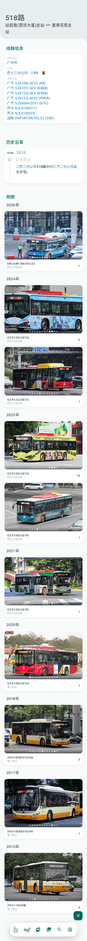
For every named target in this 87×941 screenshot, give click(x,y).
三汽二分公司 (63, 167)
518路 (41, 167)
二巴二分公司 (26, 167)
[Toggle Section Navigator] (78, 915)
